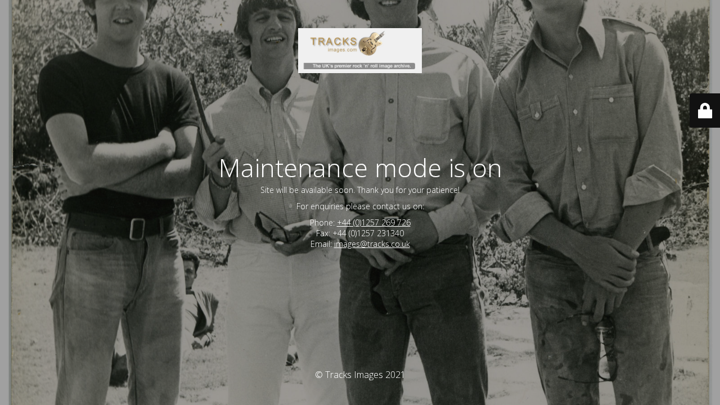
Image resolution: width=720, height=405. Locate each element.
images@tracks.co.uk (372, 243)
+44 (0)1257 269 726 (374, 222)
